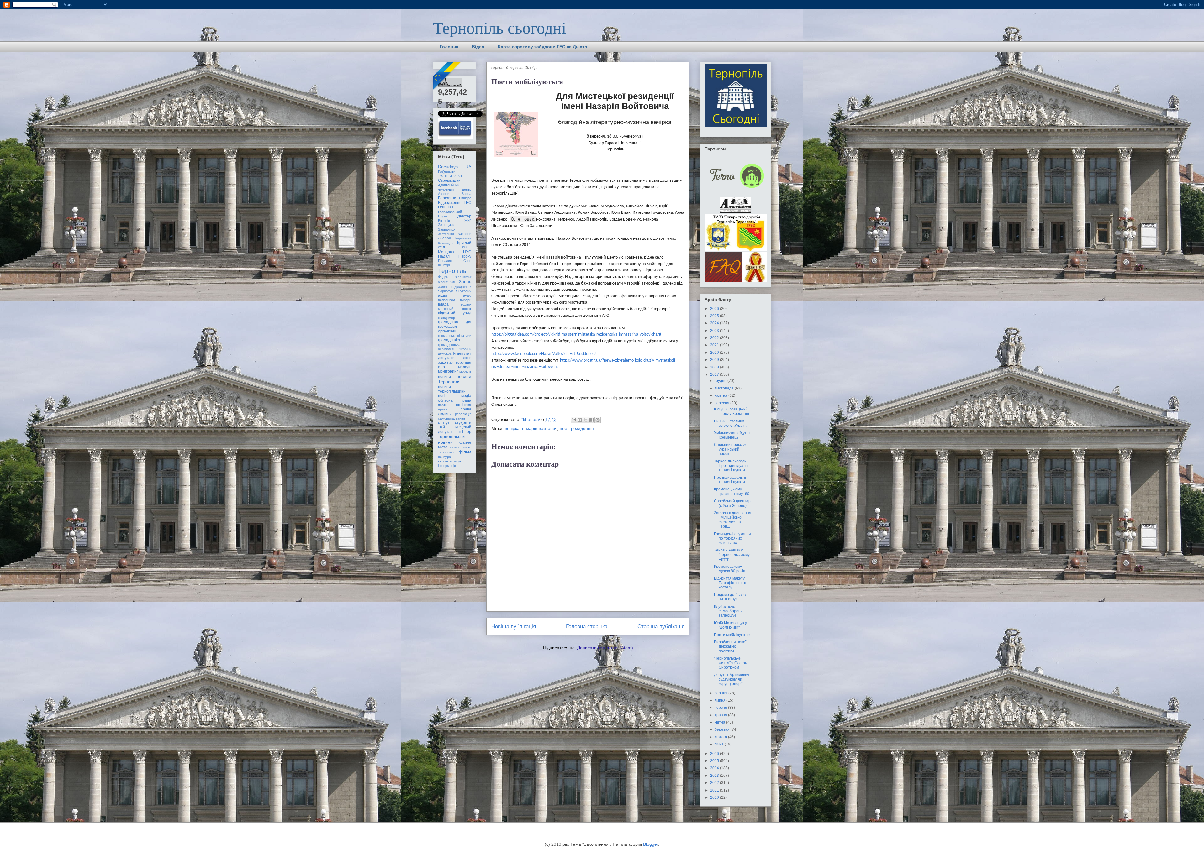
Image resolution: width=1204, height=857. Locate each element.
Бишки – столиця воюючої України (731, 423)
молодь (464, 367)
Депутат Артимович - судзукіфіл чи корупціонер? (732, 679)
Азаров (443, 194)
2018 (715, 367)
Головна (449, 46)
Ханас (465, 281)
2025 (715, 316)
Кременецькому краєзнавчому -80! (732, 491)
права (442, 409)
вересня (722, 403)
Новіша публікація (513, 627)
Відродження (450, 203)
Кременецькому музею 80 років (729, 568)
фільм (465, 451)
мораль (465, 371)
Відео (478, 46)
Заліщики (446, 225)
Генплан (445, 207)
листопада (725, 388)
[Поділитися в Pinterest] (597, 420)
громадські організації (447, 328)
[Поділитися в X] (586, 420)
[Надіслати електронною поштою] (574, 420)
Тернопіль (452, 271)
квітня (720, 722)
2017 (715, 374)
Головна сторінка (586, 627)
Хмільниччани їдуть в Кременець (732, 435)
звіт (452, 362)
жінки (467, 358)
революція (463, 414)
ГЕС (467, 203)
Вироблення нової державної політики (730, 646)
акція (442, 295)
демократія (447, 353)
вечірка (512, 428)
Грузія (442, 216)
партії (442, 405)
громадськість (450, 340)
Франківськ (463, 277)
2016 (715, 753)
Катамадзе (446, 243)
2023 (715, 330)
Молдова (446, 252)
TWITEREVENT (450, 176)
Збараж (445, 238)
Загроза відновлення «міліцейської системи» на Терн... (732, 520)
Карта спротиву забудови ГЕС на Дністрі (543, 46)
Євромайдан (449, 180)
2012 (715, 783)
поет (564, 428)
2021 (715, 345)
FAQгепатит (447, 172)
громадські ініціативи (454, 335)
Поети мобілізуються (733, 635)
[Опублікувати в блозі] (580, 420)
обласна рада (454, 400)
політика (463, 405)
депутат (464, 353)
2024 (715, 323)
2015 (715, 761)
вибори (465, 300)
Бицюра (465, 198)
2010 (715, 797)
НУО (467, 252)
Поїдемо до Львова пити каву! (731, 597)
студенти (463, 423)
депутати (446, 358)
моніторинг (448, 371)
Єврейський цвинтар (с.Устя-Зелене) (732, 503)
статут (444, 423)
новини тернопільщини (452, 388)
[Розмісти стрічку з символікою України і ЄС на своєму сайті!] (447, 76)
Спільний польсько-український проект (731, 449)
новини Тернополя (454, 379)
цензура (444, 457)
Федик (443, 277)
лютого (721, 737)
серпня (721, 693)
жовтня (721, 395)
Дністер (464, 216)
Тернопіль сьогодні (499, 27)
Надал (444, 256)
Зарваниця (446, 229)
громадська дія (454, 322)
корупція (463, 362)
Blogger (650, 844)
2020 (715, 352)
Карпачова (463, 238)
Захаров (464, 234)
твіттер (464, 432)
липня (720, 700)
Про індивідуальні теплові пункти (730, 479)
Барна (466, 194)
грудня (721, 381)
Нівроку (464, 256)
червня (721, 707)
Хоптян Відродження (454, 287)
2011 (715, 790)
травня (721, 715)
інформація (447, 466)
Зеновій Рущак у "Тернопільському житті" (732, 555)
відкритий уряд (454, 313)
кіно (441, 367)
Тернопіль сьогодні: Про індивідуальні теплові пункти (732, 466)
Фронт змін (447, 282)
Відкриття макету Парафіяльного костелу (730, 583)
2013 (715, 775)
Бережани (447, 198)
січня (720, 744)
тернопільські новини (451, 439)
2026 (715, 308)
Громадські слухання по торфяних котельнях (732, 538)
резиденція (582, 428)
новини (444, 376)
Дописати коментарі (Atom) (605, 647)
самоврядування (451, 418)
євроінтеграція (449, 461)
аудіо (467, 295)
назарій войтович (539, 428)
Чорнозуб (445, 291)
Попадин (445, 261)
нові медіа (454, 396)
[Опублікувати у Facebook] (592, 420)
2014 (715, 768)
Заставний (446, 234)
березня (723, 729)
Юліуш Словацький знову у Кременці (731, 411)
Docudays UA (454, 166)
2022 (715, 338)
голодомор (446, 318)
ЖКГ (467, 220)
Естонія (444, 220)
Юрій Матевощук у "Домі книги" (730, 625)
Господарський (450, 212)
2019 (715, 360)
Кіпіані (466, 247)
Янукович (463, 291)
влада (443, 304)
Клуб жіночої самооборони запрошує (728, 611)
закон (443, 362)
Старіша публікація (660, 627)
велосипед (446, 300)
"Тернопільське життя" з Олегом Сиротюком (730, 663)
